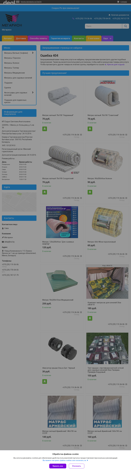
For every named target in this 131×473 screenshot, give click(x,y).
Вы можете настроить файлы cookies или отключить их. (65, 460)
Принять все (58, 466)
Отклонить (76, 466)
